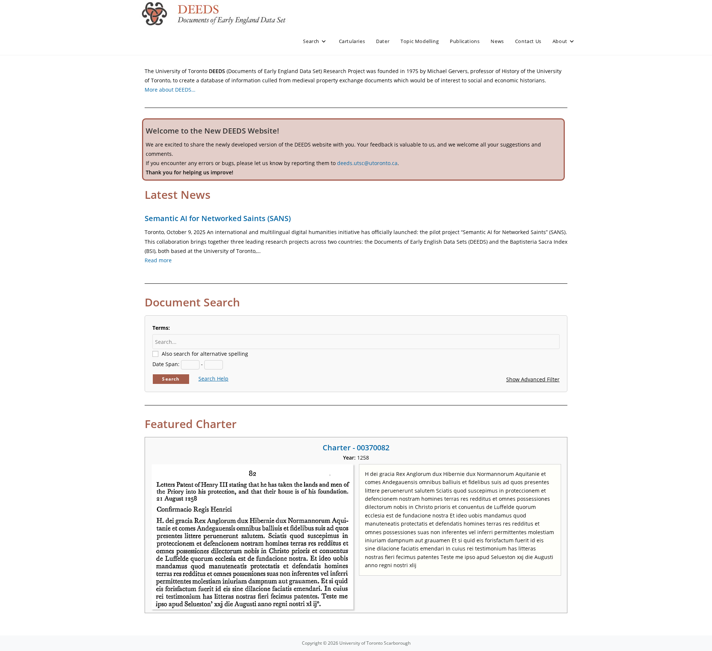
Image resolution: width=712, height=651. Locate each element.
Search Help (213, 378)
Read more (158, 260)
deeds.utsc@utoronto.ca (367, 163)
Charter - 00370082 (356, 448)
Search (170, 379)
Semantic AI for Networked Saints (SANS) (218, 218)
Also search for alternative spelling (205, 353)
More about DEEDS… (170, 89)
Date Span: (165, 364)
